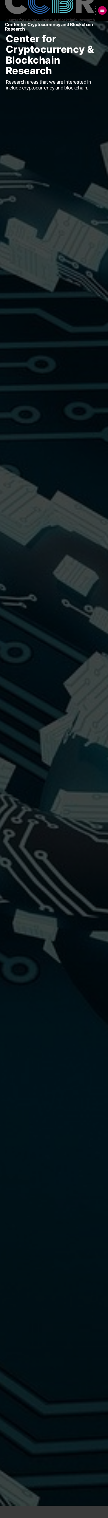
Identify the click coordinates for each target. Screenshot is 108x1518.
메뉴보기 (102, 10)
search (95, 10)
